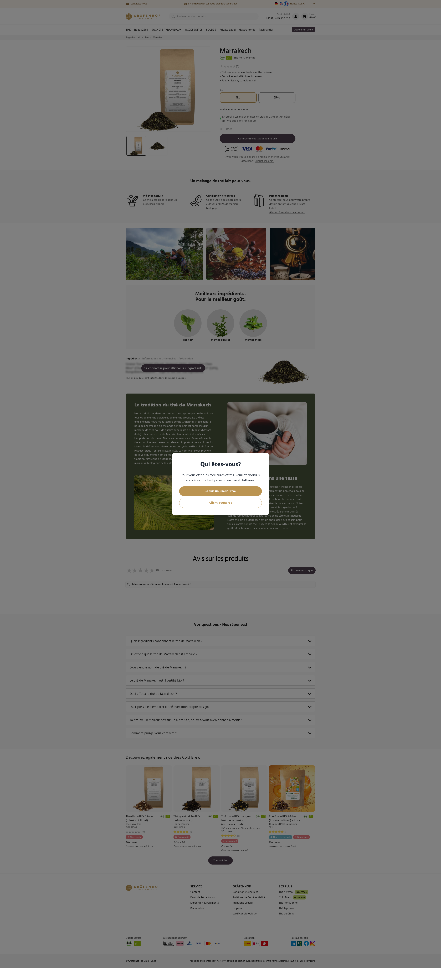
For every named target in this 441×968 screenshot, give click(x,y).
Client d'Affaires (220, 502)
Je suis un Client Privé (220, 491)
